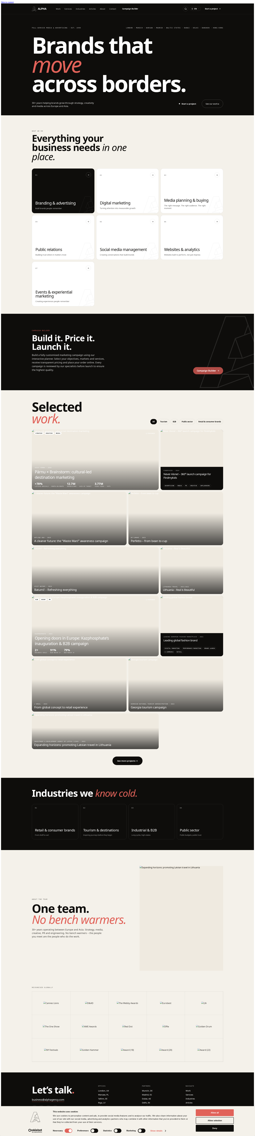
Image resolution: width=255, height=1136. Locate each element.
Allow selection (215, 1120)
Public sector (187, 421)
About (102, 9)
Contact (112, 9)
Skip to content (7, 2)
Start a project (211, 9)
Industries (80, 9)
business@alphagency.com (48, 1099)
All (153, 421)
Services (68, 9)
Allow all (215, 1113)
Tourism (163, 421)
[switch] (94, 1131)
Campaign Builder (130, 9)
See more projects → (127, 760)
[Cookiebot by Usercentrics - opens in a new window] (35, 1131)
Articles (92, 9)
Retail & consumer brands (209, 421)
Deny (214, 1128)
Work (58, 9)
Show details (156, 1131)
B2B (174, 421)
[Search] (185, 8)
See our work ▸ (212, 103)
